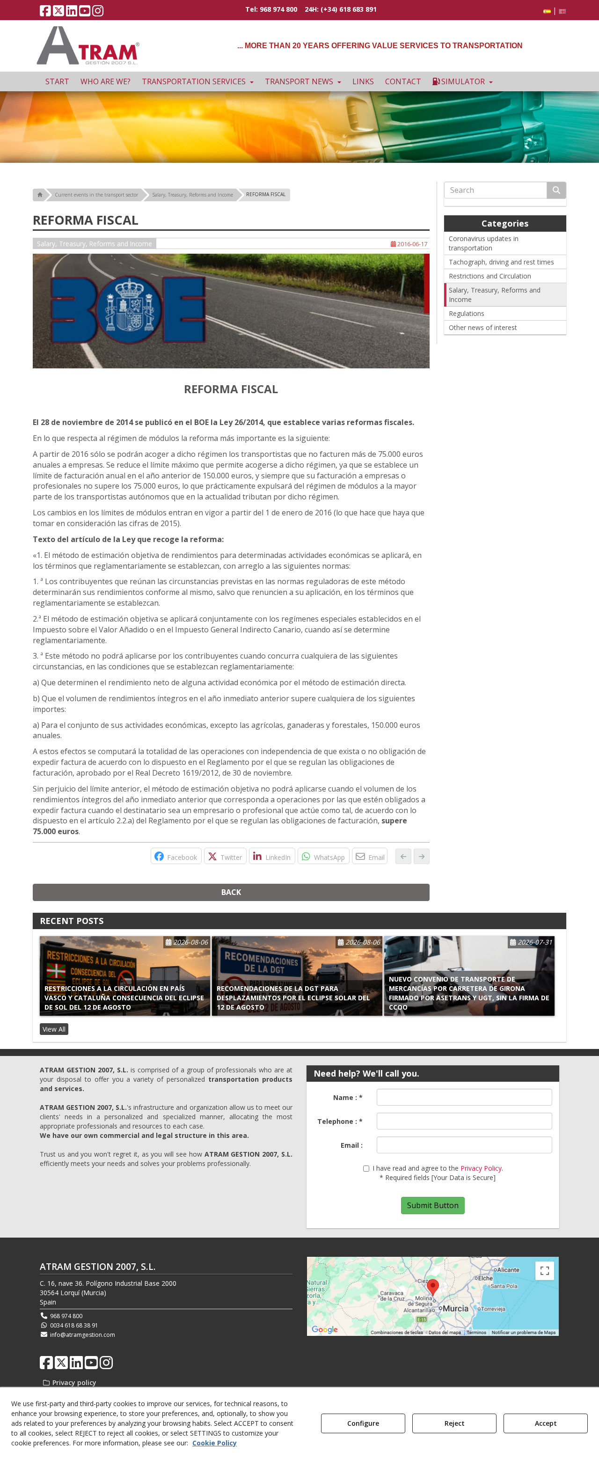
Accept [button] (546, 1423)
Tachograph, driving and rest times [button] (501, 261)
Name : (348, 1097)
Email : (352, 1145)
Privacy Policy (481, 1168)
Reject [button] (455, 1423)
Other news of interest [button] (483, 327)
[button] (45, 12)
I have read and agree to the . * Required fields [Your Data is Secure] (438, 1173)
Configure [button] (363, 1423)
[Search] (556, 190)
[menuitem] (553, 10)
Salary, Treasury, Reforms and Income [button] (94, 243)
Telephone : (340, 1121)
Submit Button (433, 1205)
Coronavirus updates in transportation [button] (484, 243)
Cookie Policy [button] (214, 1442)
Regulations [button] (466, 313)
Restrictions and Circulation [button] (490, 275)
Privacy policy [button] (73, 1382)
